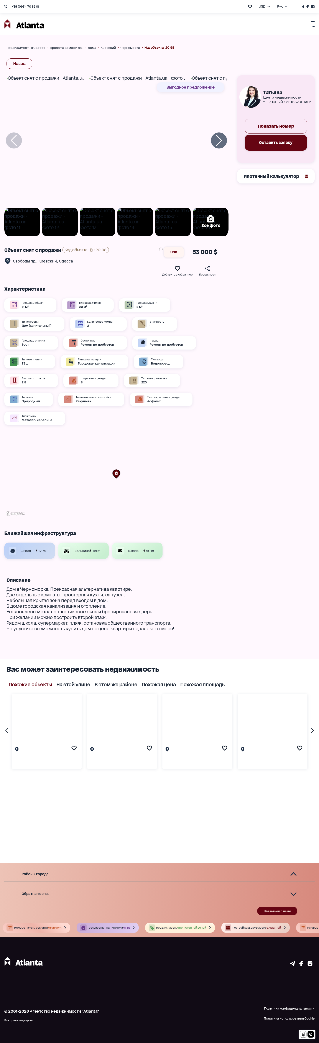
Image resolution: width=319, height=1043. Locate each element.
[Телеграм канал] (303, 6)
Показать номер (276, 126)
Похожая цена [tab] (159, 684)
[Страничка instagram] (309, 964)
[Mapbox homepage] (15, 513)
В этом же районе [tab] (116, 684)
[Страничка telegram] (292, 964)
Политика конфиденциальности (289, 1008)
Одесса (66, 261)
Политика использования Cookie (289, 1018)
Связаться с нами (277, 911)
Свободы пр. (24, 261)
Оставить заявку (276, 142)
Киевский (47, 261)
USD (173, 252)
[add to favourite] (250, 6)
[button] (116, 474)
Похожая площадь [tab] (202, 684)
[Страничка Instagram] (312, 6)
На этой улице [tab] (73, 684)
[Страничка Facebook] (307, 6)
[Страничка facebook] (301, 964)
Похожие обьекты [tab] (30, 684)
